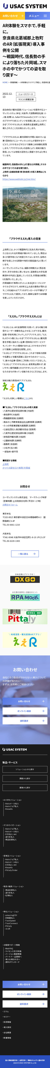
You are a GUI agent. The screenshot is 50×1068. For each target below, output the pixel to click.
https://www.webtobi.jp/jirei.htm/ (19, 179)
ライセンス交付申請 (13, 951)
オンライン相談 (24, 711)
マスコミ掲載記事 (26, 99)
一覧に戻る (23, 553)
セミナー (7, 1016)
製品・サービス (10, 762)
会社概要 (7, 1032)
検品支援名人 (11, 839)
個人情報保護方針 (11, 1060)
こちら (26, 398)
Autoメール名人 (12, 803)
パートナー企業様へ (13, 956)
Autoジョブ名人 (12, 806)
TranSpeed (10, 920)
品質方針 (22, 1060)
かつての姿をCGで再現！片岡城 (16, 467)
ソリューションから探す (25, 769)
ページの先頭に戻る (41, 1061)
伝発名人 (9, 895)
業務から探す (25, 787)
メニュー (34, 16)
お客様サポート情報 (12, 945)
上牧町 (6, 464)
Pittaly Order (11, 870)
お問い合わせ (10, 16)
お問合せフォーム (10, 504)
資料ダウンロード (12, 962)
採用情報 (7, 1022)
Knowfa (9, 809)
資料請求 (24, 720)
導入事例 (7, 1027)
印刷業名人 (10, 918)
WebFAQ (9, 948)
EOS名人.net (11, 834)
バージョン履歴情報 (13, 954)
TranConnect (11, 923)
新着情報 (7, 1037)
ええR (7, 928)
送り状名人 (10, 837)
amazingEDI (11, 915)
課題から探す (25, 778)
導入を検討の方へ (12, 959)
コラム (6, 1011)
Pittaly (8, 926)
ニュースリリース (25, 94)
